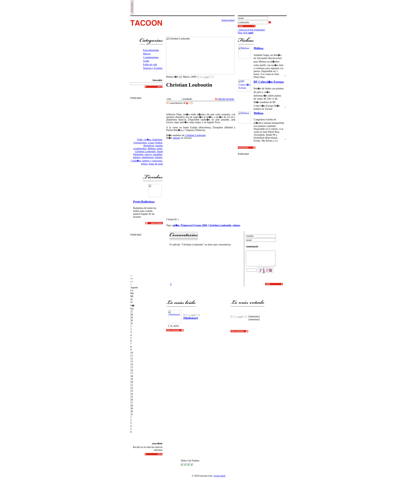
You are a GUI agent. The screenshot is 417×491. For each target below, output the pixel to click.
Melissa (258, 48)
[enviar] (191, 103)
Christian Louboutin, (146, 151)
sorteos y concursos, (152, 160)
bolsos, (145, 163)
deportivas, (149, 145)
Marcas (147, 53)
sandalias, (158, 154)
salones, (137, 157)
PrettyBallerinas (144, 201)
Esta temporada (151, 50)
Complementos (150, 57)
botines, (159, 157)
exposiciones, (141, 142)
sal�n (175, 225)
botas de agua (156, 163)
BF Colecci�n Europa (269, 81)
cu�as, (148, 139)
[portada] (146, 26)
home (224, 20)
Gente (146, 61)
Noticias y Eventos (152, 68)
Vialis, (140, 139)
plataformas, (148, 157)
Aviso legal (219, 475)
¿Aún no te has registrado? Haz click (251, 31)
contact (231, 20)
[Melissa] (285, 77)
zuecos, (149, 154)
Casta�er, (136, 160)
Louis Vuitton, (155, 142)
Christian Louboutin (195, 135)
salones (176, 137)
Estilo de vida (150, 64)
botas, (160, 148)
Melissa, (152, 148)
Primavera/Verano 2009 (194, 225)
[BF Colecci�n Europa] (285, 109)
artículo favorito (226, 99)
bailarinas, (157, 139)
